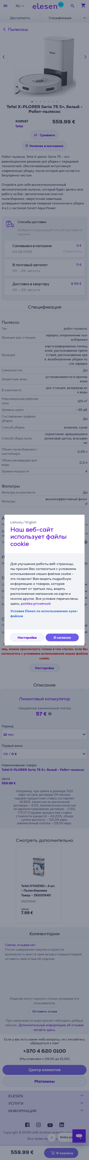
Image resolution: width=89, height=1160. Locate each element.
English (30, 522)
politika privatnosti (36, 603)
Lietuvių (16, 522)
